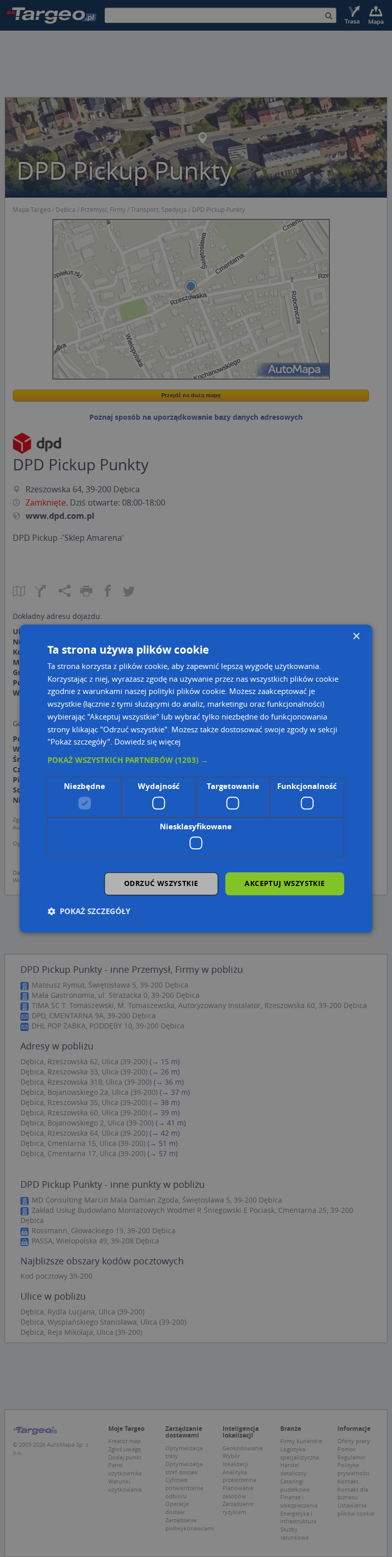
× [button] (356, 636)
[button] (195, 760)
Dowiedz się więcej (147, 742)
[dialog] (195, 778)
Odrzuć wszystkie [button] (161, 883)
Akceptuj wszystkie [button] (284, 883)
